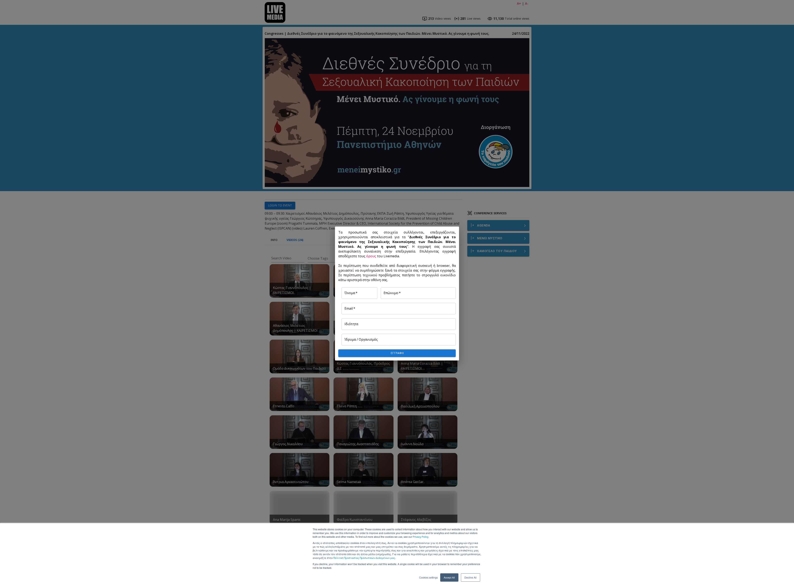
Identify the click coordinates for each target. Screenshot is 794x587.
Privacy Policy (420, 536)
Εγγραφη (397, 353)
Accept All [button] (449, 577)
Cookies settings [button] (428, 577)
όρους (371, 256)
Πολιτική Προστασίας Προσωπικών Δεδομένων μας (364, 557)
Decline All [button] (470, 577)
